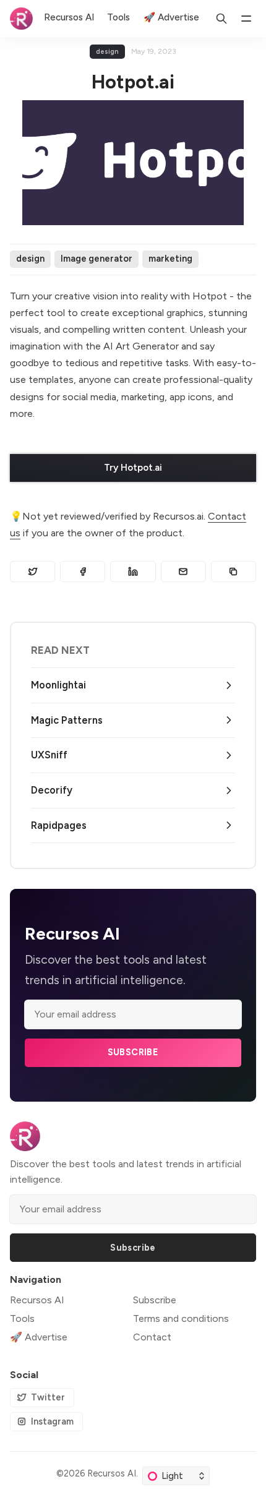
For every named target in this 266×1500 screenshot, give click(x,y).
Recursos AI (111, 1473)
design (107, 52)
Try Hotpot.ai (133, 467)
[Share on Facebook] (82, 571)
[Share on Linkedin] (132, 571)
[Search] (221, 18)
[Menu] (246, 18)
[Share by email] (183, 571)
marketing (170, 258)
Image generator (96, 258)
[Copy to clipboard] (233, 571)
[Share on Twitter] (32, 571)
